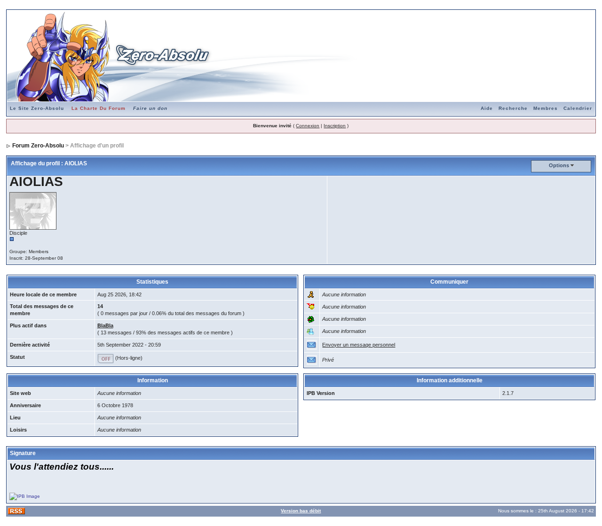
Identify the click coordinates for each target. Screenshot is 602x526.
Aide (487, 108)
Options (559, 165)
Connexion (307, 125)
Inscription (335, 125)
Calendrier (577, 108)
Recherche (513, 108)
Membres (545, 108)
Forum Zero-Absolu (38, 145)
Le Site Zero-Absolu (37, 108)
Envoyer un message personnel (358, 345)
